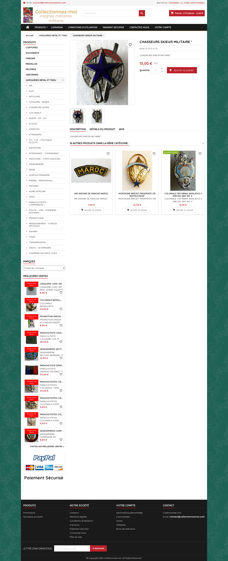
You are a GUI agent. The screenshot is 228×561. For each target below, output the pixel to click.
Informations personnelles (129, 512)
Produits (40, 27)
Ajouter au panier (181, 70)
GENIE (32, 169)
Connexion (174, 2)
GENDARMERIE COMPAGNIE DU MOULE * (52, 431)
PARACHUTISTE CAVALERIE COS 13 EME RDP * (52, 333)
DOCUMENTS (32, 53)
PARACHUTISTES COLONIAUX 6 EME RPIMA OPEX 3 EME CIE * (52, 414)
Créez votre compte (194, 2)
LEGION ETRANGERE (39, 175)
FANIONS (30, 58)
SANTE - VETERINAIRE (40, 247)
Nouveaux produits (33, 516)
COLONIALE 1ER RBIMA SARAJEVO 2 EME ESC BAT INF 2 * (183, 194)
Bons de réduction (125, 528)
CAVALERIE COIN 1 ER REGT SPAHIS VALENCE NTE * (52, 284)
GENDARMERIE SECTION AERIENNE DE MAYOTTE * (52, 349)
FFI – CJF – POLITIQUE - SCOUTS (41, 141)
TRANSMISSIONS (37, 242)
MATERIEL (34, 186)
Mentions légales (78, 516)
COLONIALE (35, 112)
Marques (29, 261)
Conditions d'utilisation (82, 27)
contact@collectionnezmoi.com (49, 2)
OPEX (32, 196)
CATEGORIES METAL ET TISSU (41, 80)
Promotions (29, 512)
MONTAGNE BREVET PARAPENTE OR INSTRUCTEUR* (137, 194)
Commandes (123, 516)
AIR (30, 85)
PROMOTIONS (36, 218)
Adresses (121, 524)
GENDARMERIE (36, 164)
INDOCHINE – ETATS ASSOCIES (44, 158)
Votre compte (163, 27)
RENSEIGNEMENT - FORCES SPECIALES (43, 224)
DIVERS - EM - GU (37, 118)
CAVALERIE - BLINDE (39, 101)
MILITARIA (31, 69)
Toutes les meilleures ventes (47, 446)
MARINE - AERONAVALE (41, 180)
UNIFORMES (32, 74)
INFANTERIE (35, 147)
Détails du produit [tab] (102, 129)
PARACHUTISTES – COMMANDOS (38, 203)
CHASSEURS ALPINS (39, 107)
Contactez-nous (139, 27)
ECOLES (33, 123)
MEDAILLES (31, 63)
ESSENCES (34, 129)
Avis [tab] (121, 129)
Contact (168, 505)
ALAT (31, 91)
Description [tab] (78, 129)
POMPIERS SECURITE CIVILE (43, 253)
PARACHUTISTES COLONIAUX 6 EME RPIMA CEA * (52, 398)
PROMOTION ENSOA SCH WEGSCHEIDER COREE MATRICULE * (52, 316)
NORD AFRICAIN (37, 191)
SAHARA (33, 231)
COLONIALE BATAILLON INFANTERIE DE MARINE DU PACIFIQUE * (52, 300)
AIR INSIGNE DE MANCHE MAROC (91, 193)
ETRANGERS (35, 134)
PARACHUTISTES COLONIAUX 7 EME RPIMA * (52, 382)
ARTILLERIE (34, 96)
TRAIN (32, 236)
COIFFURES (32, 47)
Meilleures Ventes (35, 276)
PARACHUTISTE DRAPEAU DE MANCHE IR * (52, 365)
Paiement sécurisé (113, 27)
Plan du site (76, 537)
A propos (74, 524)
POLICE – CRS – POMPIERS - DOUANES (43, 211)
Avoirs (119, 520)
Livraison (57, 27)
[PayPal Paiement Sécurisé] (44, 472)
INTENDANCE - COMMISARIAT (44, 153)
